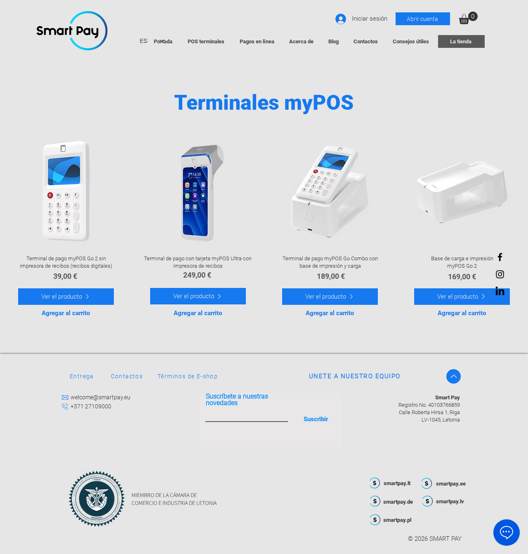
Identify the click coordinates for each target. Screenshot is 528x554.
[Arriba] (453, 376)
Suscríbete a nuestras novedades (237, 399)
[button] (468, 18)
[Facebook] (500, 257)
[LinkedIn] (500, 291)
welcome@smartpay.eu (100, 397)
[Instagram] (500, 274)
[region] (66, 194)
